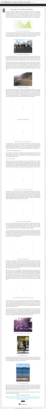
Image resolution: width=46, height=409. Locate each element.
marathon (35, 398)
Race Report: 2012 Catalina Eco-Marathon (21, 9)
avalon (21, 396)
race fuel (22, 399)
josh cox (31, 398)
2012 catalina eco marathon (14, 396)
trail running (26, 399)
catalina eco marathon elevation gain (30, 396)
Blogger (27, 408)
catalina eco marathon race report (22, 398)
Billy (29, 395)
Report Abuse (30, 408)
